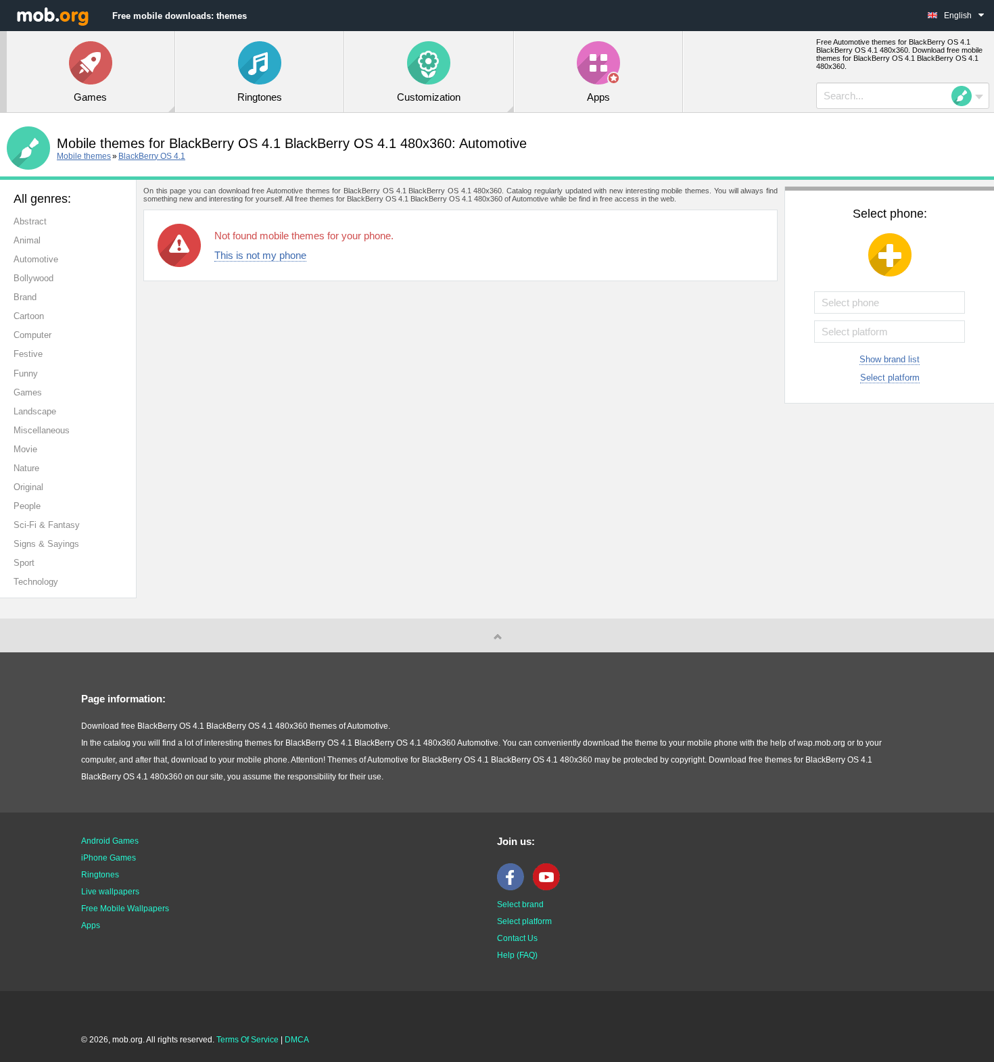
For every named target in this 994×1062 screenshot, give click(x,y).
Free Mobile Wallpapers (125, 908)
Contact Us (517, 938)
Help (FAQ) (517, 955)
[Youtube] (550, 887)
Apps (90, 925)
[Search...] (965, 96)
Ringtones (100, 874)
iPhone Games (108, 858)
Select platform (890, 377)
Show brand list (889, 359)
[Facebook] (514, 887)
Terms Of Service (247, 1039)
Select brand (520, 904)
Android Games (110, 841)
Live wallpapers (110, 891)
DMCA (297, 1039)
